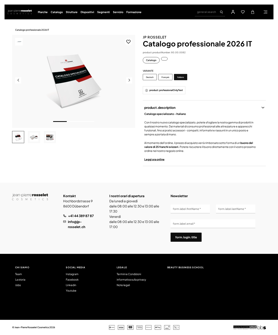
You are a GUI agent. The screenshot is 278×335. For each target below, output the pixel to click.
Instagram (72, 274)
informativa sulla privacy (131, 279)
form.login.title (186, 237)
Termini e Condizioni (129, 274)
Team (18, 274)
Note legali (123, 285)
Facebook (72, 279)
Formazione (133, 12)
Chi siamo (22, 267)
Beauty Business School (185, 267)
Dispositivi (87, 12)
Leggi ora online (154, 159)
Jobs (18, 285)
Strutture (72, 12)
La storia (20, 279)
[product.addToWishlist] (128, 42)
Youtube (71, 290)
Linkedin (71, 285)
